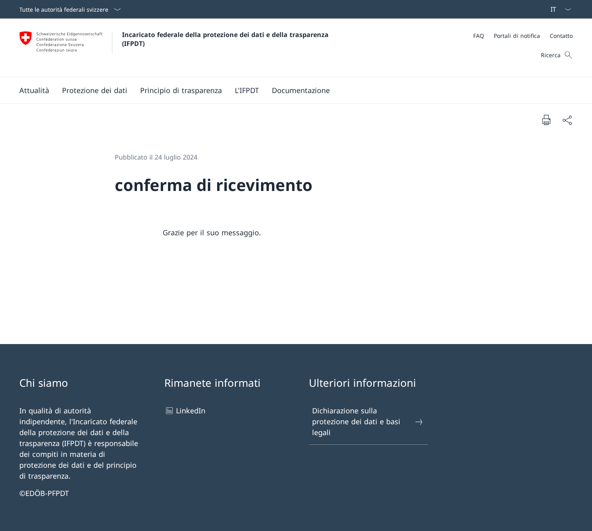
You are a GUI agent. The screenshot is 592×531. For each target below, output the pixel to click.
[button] (34, 90)
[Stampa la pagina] (546, 119)
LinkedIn (190, 410)
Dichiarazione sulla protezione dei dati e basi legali (356, 421)
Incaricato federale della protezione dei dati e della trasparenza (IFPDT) (227, 39)
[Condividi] (567, 120)
